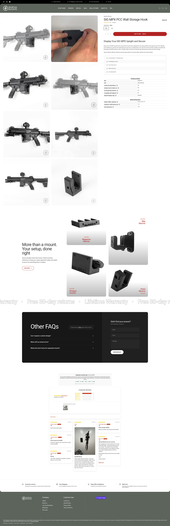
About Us (44, 503)
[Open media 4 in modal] (74, 86)
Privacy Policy (67, 505)
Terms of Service (68, 507)
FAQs (79, 327)
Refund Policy (67, 503)
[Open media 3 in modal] (26, 86)
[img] (53, 422)
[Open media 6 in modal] (74, 134)
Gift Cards (45, 510)
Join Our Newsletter (47, 505)
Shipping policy (22, 523)
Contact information (29, 523)
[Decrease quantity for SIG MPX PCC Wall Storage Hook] (105, 34)
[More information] (117, 85)
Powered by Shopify (34, 521)
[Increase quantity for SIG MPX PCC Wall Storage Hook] (110, 34)
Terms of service (16, 523)
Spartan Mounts (107, 16)
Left (112, 28)
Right (106, 28)
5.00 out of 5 (64, 395)
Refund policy (5, 523)
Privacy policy (10, 523)
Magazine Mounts (86, 240)
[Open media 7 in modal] (26, 182)
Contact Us (66, 500)
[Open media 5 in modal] (26, 134)
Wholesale (45, 507)
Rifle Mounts (142, 222)
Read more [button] (101, 462)
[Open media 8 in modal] (74, 182)
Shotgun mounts (73, 292)
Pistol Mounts (142, 290)
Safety (44, 500)
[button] (77, 393)
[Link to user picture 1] (84, 441)
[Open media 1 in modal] (26, 38)
